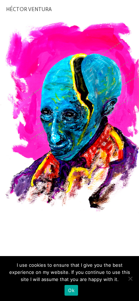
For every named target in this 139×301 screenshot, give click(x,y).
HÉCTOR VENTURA (29, 9)
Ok (71, 290)
